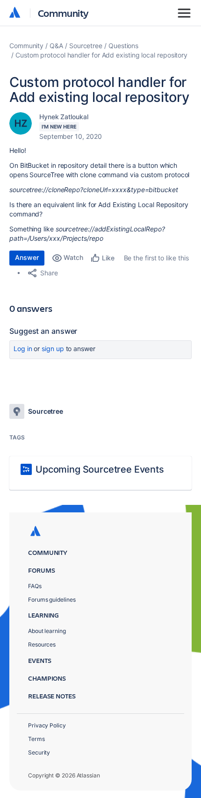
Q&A (56, 46)
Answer (27, 257)
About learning (47, 630)
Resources (42, 644)
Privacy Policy (47, 725)
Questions (123, 46)
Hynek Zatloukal (63, 117)
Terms (36, 738)
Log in (23, 348)
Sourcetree (85, 46)
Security (39, 752)
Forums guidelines (52, 599)
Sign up (53, 348)
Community (63, 13)
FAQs (35, 586)
